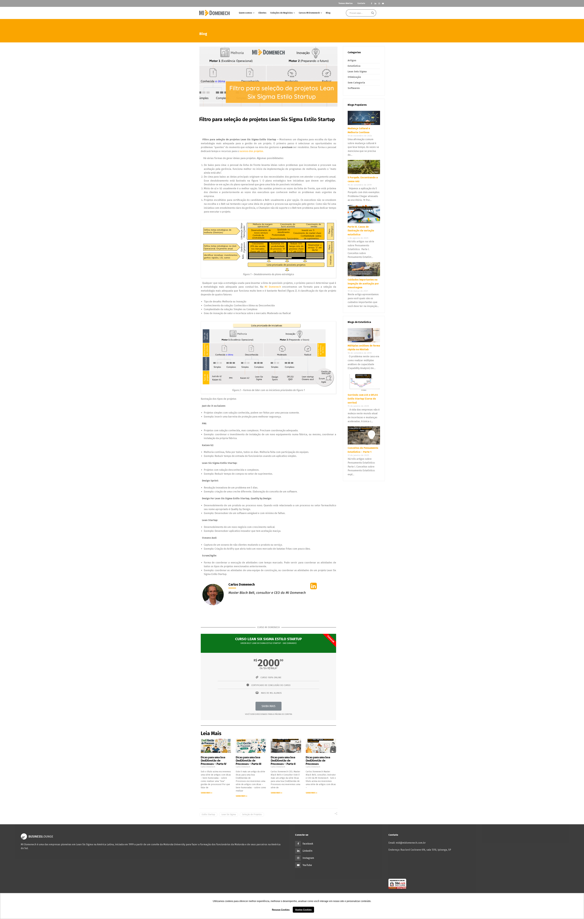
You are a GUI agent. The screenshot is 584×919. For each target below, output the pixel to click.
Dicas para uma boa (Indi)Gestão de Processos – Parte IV (213, 761)
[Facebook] (371, 3)
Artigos (352, 60)
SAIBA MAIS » (206, 793)
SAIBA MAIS (268, 706)
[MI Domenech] (214, 13)
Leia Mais (211, 733)
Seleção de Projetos (252, 814)
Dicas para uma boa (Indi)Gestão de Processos (318, 761)
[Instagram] (379, 3)
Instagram (308, 858)
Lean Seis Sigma (357, 71)
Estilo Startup (208, 814)
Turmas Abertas (345, 3)
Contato (361, 3)
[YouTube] (383, 3)
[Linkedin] (375, 3)
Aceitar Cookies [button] (303, 909)
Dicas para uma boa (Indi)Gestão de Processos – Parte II (283, 761)
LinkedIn (307, 850)
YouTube (307, 865)
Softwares (354, 88)
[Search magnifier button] (372, 13)
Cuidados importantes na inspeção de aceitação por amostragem (363, 283)
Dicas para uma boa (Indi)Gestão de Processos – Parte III (248, 761)
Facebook (307, 843)
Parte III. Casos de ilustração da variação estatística (361, 230)
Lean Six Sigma (228, 814)
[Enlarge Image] (268, 76)
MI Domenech (272, 286)
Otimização (354, 77)
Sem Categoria (356, 82)
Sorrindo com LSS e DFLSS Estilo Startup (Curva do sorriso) (363, 398)
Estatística (354, 65)
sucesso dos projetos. (251, 151)
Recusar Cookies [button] (281, 909)
